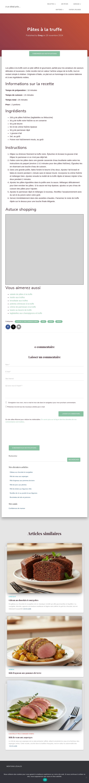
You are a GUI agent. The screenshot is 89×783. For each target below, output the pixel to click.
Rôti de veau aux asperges (19, 476)
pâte (43, 321)
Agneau (11, 669)
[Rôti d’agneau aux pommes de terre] (44, 641)
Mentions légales (14, 766)
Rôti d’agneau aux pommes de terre (22, 480)
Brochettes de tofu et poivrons (20, 497)
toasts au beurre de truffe (21, 310)
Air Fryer (64, 4)
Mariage (76, 4)
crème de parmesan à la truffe (23, 307)
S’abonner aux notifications (44, 53)
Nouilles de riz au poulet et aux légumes (23, 493)
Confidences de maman (17, 508)
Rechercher (13, 456)
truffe (59, 321)
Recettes (51, 4)
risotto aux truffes (17, 297)
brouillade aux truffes (19, 301)
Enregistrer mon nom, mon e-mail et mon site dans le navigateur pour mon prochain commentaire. (42, 402)
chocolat (12, 596)
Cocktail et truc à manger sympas (27, 321)
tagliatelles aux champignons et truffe (26, 313)
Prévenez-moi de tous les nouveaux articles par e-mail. (26, 407)
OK (45, 780)
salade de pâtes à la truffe (21, 294)
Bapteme (59, 9)
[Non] (86, 777)
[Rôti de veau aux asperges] (44, 705)
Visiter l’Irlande (75, 9)
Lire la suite (27, 609)
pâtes (51, 321)
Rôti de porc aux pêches (18, 485)
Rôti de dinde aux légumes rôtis (20, 489)
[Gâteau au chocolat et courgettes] (44, 568)
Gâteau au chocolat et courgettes (21, 472)
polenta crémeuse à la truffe (22, 304)
